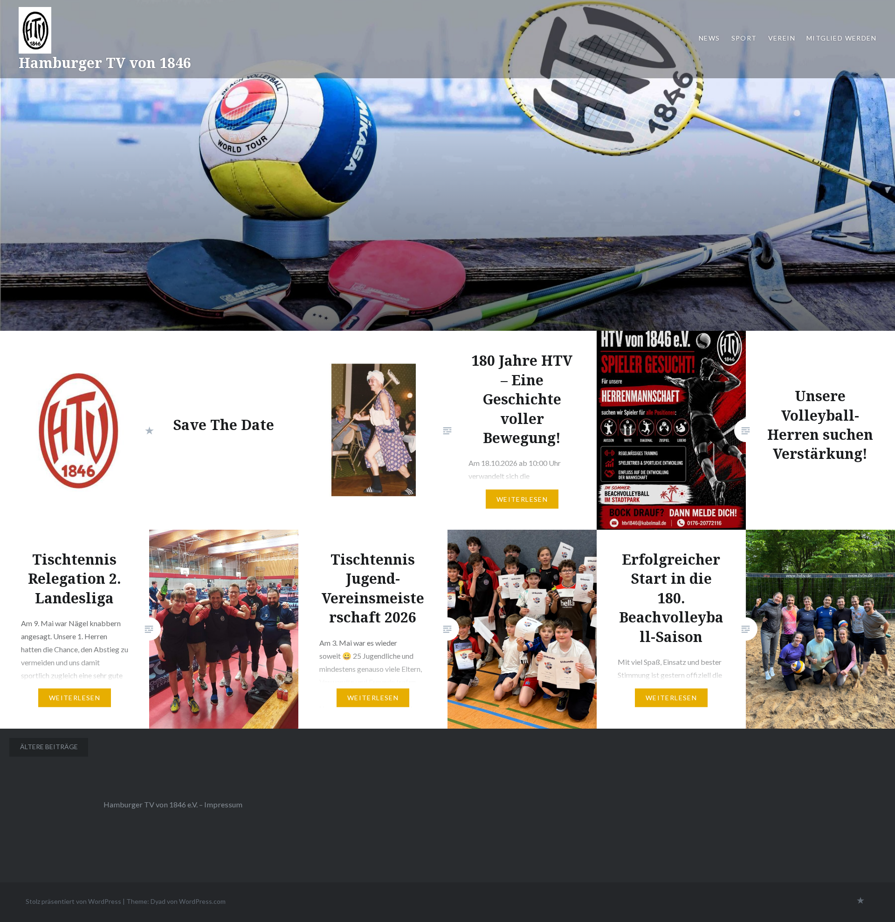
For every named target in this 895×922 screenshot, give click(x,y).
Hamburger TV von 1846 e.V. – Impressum (172, 804)
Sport (744, 38)
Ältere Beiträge (49, 747)
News (709, 38)
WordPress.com (202, 901)
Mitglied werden (841, 38)
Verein (781, 38)
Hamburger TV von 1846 (105, 62)
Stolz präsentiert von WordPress (73, 901)
